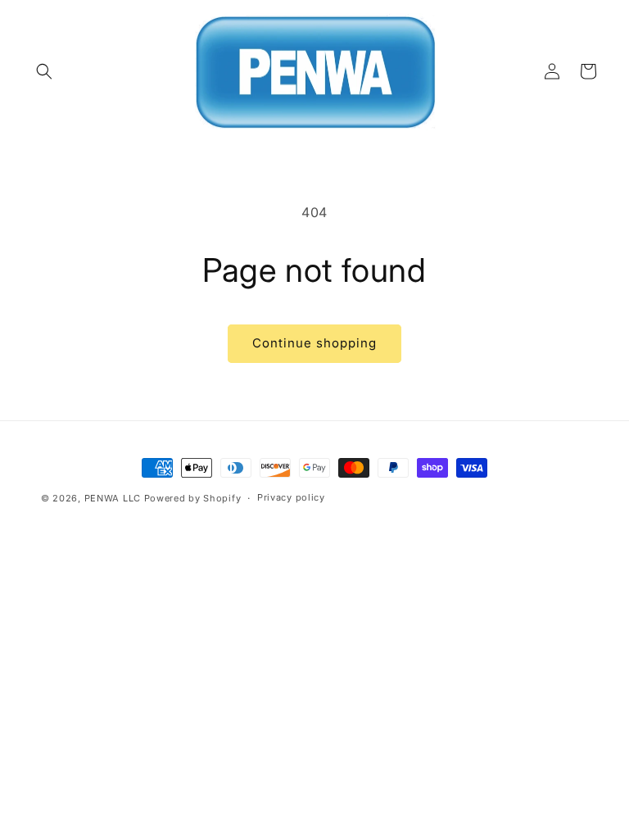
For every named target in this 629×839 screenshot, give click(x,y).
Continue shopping (314, 343)
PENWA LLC (112, 498)
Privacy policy (291, 497)
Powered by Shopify (193, 498)
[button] (44, 71)
